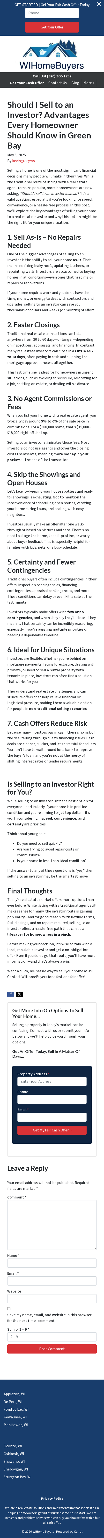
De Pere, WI (13, 1401)
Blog (75, 83)
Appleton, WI (14, 1394)
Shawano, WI (14, 1461)
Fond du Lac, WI (16, 1409)
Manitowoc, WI (16, 1425)
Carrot (78, 1531)
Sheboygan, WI (16, 1469)
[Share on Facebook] (10, 994)
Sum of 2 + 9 (18, 1329)
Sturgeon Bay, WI (18, 1477)
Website (14, 1291)
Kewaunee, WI (15, 1417)
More (87, 83)
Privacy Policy (52, 1498)
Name (13, 1255)
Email (23, 1109)
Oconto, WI (13, 1446)
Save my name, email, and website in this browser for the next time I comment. (49, 1317)
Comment (16, 1197)
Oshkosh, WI (14, 1453)
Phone (22, 1092)
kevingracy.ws (23, 160)
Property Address (33, 1074)
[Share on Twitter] (19, 994)
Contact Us (57, 83)
